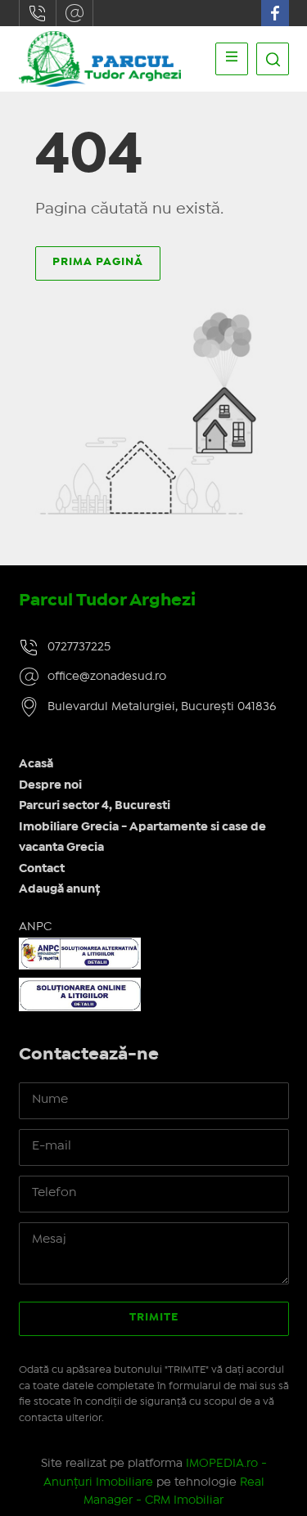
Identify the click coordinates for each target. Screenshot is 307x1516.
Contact (42, 869)
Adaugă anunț (59, 889)
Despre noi (50, 785)
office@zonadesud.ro (74, 13)
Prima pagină (97, 262)
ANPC (35, 927)
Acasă (36, 764)
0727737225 (38, 13)
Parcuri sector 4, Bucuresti (94, 806)
